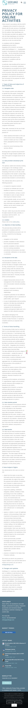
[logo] (11, 2)
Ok (14, 705)
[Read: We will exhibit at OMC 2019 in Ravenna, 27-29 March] (3, 644)
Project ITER (8, 665)
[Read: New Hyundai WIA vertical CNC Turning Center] (3, 660)
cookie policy (15, 222)
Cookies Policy (10, 702)
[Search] (21, 2)
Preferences (18, 702)
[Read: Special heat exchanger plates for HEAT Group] (3, 654)
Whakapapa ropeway (10, 649)
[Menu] (24, 2)
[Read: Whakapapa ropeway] (3, 650)
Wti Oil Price (8, 632)
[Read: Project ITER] (3, 666)
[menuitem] (21, 2)
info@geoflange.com (7, 564)
